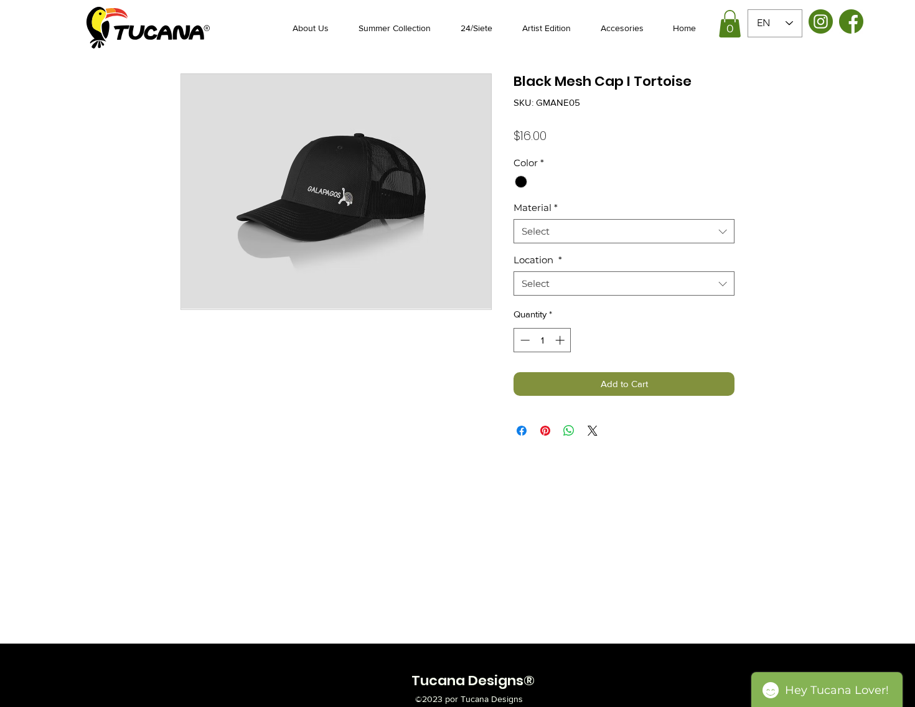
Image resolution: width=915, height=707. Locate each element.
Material (536, 207)
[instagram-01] (821, 21)
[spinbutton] (542, 340)
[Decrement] (523, 340)
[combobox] (624, 231)
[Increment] (561, 340)
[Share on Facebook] (521, 430)
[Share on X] (592, 430)
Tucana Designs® (473, 680)
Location (538, 260)
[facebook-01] (851, 21)
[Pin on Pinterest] (545, 430)
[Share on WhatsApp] (568, 430)
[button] (729, 23)
